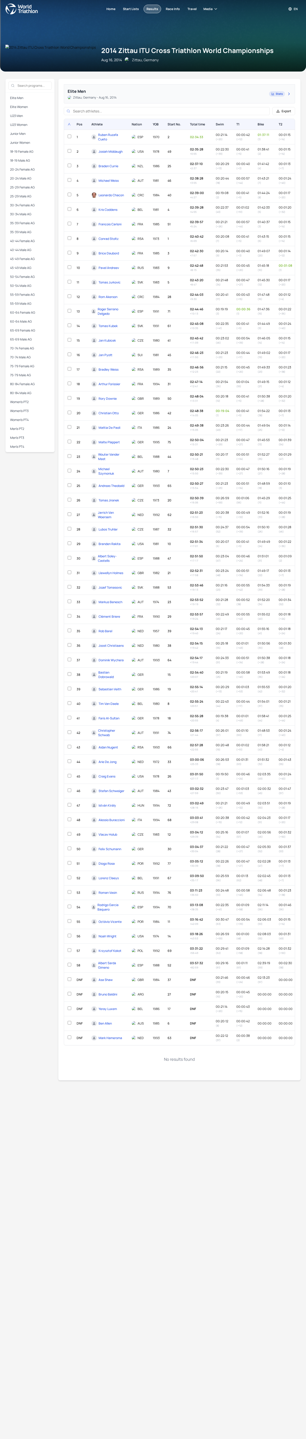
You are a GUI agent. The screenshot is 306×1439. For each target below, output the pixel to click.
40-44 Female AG (22, 241)
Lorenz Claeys (109, 878)
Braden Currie (108, 166)
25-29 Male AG (20, 196)
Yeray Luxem (108, 1009)
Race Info (173, 9)
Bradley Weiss (109, 369)
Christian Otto (109, 413)
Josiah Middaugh (111, 151)
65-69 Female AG (22, 330)
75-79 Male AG (20, 375)
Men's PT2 (17, 429)
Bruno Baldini (108, 994)
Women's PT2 (19, 402)
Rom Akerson (108, 297)
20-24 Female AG (22, 169)
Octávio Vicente (110, 921)
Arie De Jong (107, 762)
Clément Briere (109, 616)
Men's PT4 (17, 446)
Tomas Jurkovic (110, 282)
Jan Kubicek (107, 340)
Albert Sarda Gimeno (107, 965)
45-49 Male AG (20, 268)
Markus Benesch (110, 602)
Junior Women (20, 142)
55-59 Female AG (22, 294)
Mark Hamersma (110, 1038)
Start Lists (131, 9)
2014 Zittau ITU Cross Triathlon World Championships (187, 50)
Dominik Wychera (111, 660)
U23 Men (16, 116)
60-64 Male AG (21, 321)
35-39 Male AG (20, 232)
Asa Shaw (106, 980)
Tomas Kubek (108, 326)
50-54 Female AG (22, 277)
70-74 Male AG (20, 357)
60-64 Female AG (22, 312)
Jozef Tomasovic (110, 587)
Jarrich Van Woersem (106, 514)
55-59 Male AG (20, 303)
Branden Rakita (110, 544)
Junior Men (18, 133)
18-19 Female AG (21, 151)
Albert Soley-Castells (107, 558)
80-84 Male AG (20, 393)
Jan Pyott (105, 355)
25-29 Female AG (22, 187)
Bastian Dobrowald (106, 674)
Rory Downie (108, 398)
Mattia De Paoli (109, 427)
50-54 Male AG (20, 285)
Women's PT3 (19, 411)
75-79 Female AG (22, 366)
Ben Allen (105, 1023)
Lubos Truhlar (108, 529)
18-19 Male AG (20, 160)
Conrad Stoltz (109, 239)
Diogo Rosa (107, 863)
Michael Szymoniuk (106, 471)
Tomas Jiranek (109, 500)
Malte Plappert (109, 442)
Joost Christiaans (111, 645)
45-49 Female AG (22, 259)
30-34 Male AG (20, 214)
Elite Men (16, 98)
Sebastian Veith (110, 689)
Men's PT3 (17, 437)
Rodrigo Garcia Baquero (108, 907)
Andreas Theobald (111, 486)
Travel (192, 9)
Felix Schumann (110, 849)
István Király (107, 805)
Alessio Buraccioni (112, 820)
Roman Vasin (108, 892)
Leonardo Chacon (111, 195)
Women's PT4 (19, 420)
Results (152, 9)
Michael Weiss (109, 180)
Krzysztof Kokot (110, 951)
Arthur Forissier (109, 384)
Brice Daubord (109, 253)
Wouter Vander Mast (108, 456)
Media (208, 9)
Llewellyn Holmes (111, 573)
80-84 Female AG (22, 384)
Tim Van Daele (109, 704)
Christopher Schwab (106, 732)
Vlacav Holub (108, 834)
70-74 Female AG (22, 348)
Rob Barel (105, 631)
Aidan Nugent (108, 747)
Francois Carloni (110, 224)
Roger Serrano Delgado (108, 311)
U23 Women (18, 125)
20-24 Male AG (20, 178)
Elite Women (19, 107)
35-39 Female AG (22, 223)
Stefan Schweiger (111, 791)
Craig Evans (107, 776)
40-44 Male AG (20, 250)
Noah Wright (107, 936)
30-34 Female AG (22, 205)
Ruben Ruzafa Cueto (108, 137)
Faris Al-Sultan (109, 718)
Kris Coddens (108, 209)
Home (110, 9)
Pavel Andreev (109, 268)
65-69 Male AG (21, 339)
